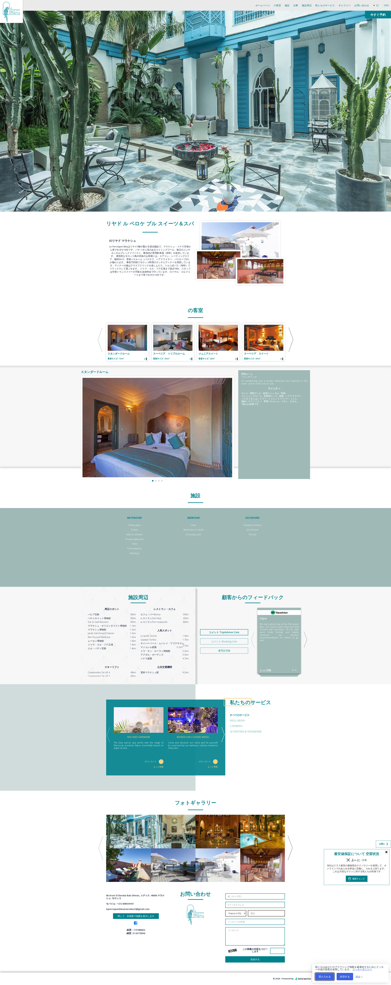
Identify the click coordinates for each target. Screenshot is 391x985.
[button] (152, 480)
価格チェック (358, 879)
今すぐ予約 (378, 14)
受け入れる (325, 976)
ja (377, 5)
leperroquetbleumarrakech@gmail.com (128, 909)
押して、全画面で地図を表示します (136, 916)
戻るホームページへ (375, 968)
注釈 (295, 5)
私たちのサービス (325, 5)
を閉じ (382, 844)
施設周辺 (307, 5)
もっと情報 (265, 669)
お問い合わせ (361, 5)
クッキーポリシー (362, 969)
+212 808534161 (125, 903)
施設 (287, 5)
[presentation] (3, 103)
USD (386, 5)
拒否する (345, 976)
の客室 (277, 5)
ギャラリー (344, 5)
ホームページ (262, 5)
